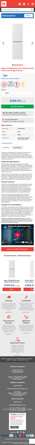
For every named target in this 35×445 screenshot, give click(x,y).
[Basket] (19, 3)
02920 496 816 (17, 385)
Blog (27, 360)
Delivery (30, 358)
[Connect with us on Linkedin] (24, 432)
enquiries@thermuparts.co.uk (17, 405)
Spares (14, 360)
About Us (4, 358)
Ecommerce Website (18, 443)
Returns (9, 360)
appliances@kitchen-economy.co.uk (17, 388)
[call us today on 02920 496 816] (28, 5)
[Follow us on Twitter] (18, 432)
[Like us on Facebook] (20, 432)
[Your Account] (24, 3)
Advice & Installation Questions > (17, 249)
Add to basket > (18, 106)
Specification (17, 147)
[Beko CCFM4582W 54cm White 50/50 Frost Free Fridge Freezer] (17, 42)
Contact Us (21, 360)
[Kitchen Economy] (3, 4)
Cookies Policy (9, 439)
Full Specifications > (6, 143)
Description (6, 147)
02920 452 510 (17, 402)
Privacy (16, 439)
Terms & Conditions (24, 439)
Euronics (10, 358)
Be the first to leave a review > (10, 78)
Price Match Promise (20, 358)
